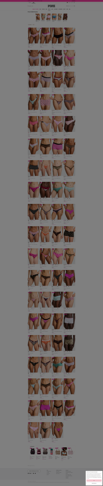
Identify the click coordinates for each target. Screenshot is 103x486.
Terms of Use (99, 477)
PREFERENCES (94, 483)
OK (94, 480)
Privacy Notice (95, 477)
